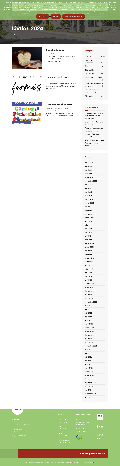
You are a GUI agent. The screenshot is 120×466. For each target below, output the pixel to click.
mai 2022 (88, 317)
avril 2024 (88, 236)
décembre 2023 (90, 251)
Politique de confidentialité (73, 16)
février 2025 (89, 203)
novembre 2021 (90, 339)
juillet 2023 (89, 269)
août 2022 (88, 306)
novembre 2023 (90, 254)
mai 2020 (88, 390)
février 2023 (89, 284)
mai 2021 (88, 361)
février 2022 (89, 328)
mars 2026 (89, 174)
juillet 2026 (89, 163)
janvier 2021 (89, 375)
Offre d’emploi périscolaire (59, 104)
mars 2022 (89, 324)
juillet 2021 (89, 353)
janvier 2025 (89, 207)
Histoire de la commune (93, 77)
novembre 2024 (90, 214)
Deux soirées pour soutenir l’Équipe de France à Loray (92, 134)
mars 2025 (89, 199)
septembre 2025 (91, 181)
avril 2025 (88, 196)
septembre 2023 (91, 262)
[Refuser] (118, 10)
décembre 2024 (90, 210)
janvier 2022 (89, 331)
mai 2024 (88, 232)
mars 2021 (89, 368)
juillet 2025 (89, 185)
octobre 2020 (90, 386)
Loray (65, 54)
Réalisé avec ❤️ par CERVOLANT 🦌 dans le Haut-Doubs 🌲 (80, 462)
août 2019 (88, 397)
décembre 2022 (90, 291)
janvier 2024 (89, 247)
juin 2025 (88, 188)
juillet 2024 (89, 225)
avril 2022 (88, 320)
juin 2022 (88, 313)
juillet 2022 (89, 309)
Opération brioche (55, 50)
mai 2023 (88, 276)
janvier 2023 (89, 287)
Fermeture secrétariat (57, 77)
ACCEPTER (43, 16)
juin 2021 (88, 357)
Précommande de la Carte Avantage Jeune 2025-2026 (94, 143)
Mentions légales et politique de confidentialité (37, 462)
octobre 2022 (90, 298)
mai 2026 (88, 170)
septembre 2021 (91, 346)
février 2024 (89, 243)
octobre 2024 (90, 218)
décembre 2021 (90, 335)
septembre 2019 (91, 394)
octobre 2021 (90, 342)
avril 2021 (88, 364)
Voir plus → (59, 61)
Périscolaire (58, 108)
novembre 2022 (90, 295)
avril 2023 (88, 280)
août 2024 (88, 221)
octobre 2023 (90, 258)
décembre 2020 (90, 379)
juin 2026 (88, 166)
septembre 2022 (91, 302)
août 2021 (88, 350)
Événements (89, 74)
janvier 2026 (89, 177)
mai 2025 (88, 192)
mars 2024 (89, 240)
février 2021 (89, 372)
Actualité (58, 54)
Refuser (55, 16)
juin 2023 (88, 273)
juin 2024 (88, 229)
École (87, 66)
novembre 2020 (90, 383)
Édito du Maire (90, 70)
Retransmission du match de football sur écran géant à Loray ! (94, 115)
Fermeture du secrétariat (94, 128)
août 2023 (88, 265)
